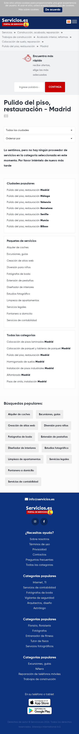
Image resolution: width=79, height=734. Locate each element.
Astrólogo (39, 608)
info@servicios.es (41, 499)
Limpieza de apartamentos (23, 300)
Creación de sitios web (20, 260)
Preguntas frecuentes (39, 559)
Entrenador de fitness (39, 636)
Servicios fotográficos (39, 646)
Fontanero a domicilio (19, 313)
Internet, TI (39, 582)
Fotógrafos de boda (18, 274)
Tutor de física (39, 641)
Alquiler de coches (17, 247)
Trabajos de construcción (40, 679)
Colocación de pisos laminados (30, 342)
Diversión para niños (18, 267)
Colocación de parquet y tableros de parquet (38, 348)
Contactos (39, 554)
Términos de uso (39, 544)
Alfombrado (18, 375)
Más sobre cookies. (29, 9)
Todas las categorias (39, 565)
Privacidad (39, 549)
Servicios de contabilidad (22, 320)
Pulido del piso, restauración (28, 190)
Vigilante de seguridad (39, 598)
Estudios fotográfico (18, 294)
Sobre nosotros (39, 539)
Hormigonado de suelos (25, 361)
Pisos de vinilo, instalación (26, 381)
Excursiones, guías (17, 254)
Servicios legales (16, 307)
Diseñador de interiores (20, 287)
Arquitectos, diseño (39, 603)
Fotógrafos (39, 630)
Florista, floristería (39, 625)
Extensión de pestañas (20, 280)
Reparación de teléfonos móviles (40, 674)
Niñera (39, 669)
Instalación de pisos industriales (30, 368)
